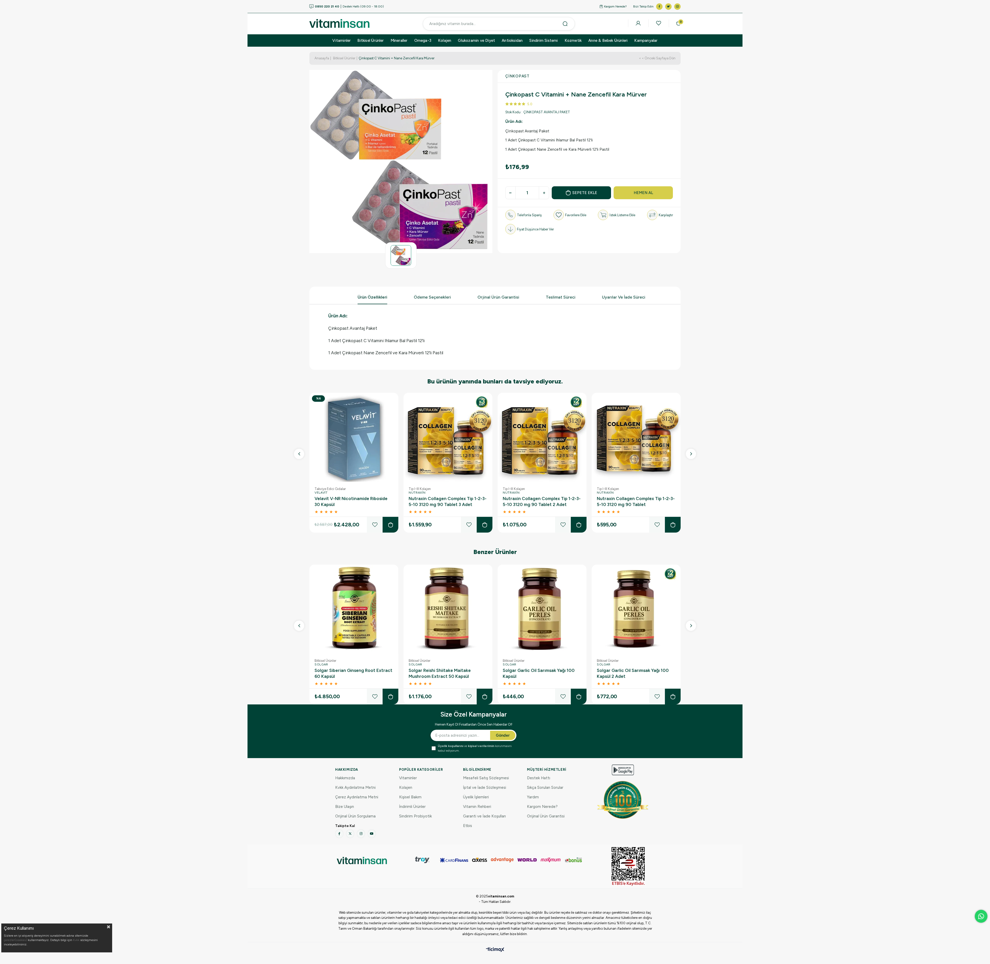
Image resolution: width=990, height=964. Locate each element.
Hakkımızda (345, 778)
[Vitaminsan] (628, 866)
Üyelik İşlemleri (476, 797)
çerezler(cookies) (15, 940)
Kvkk (76, 940)
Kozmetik (573, 40)
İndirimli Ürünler (412, 806)
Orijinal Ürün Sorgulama (355, 816)
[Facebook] (339, 833)
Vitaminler (341, 40)
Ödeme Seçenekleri (432, 297)
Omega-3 (422, 40)
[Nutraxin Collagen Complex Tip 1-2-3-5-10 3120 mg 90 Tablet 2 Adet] (542, 437)
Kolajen (444, 40)
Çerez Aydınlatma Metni (356, 797)
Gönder (503, 735)
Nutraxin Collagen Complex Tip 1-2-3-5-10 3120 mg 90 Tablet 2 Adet (542, 501)
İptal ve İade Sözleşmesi (484, 787)
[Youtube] (372, 833)
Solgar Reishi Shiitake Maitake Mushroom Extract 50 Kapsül (440, 673)
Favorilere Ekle (375, 525)
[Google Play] (623, 770)
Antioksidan (512, 40)
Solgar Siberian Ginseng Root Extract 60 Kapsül (353, 673)
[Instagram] (361, 833)
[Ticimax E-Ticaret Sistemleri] (495, 950)
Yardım (533, 797)
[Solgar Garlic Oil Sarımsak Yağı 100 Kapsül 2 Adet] (636, 609)
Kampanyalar (645, 40)
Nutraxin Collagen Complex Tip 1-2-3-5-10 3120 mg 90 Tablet (636, 501)
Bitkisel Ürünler (370, 40)
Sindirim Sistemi (543, 40)
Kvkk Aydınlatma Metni (355, 787)
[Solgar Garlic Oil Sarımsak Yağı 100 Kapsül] (542, 609)
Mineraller (399, 40)
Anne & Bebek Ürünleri (608, 40)
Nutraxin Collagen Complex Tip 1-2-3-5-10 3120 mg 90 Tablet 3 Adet (447, 501)
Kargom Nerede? (615, 6)
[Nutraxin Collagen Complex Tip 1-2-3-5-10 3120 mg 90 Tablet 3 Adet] (447, 437)
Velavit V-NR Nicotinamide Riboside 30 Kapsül (351, 501)
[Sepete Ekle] (390, 525)
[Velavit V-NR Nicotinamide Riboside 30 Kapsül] (353, 437)
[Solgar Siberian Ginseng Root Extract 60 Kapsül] (353, 609)
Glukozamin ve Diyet (476, 40)
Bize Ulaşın (344, 806)
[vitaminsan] (362, 860)
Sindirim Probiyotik (415, 816)
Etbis (467, 825)
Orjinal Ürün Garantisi (498, 297)
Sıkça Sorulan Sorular (545, 787)
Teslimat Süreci (560, 297)
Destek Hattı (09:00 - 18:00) (349, 7)
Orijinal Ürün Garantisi (546, 816)
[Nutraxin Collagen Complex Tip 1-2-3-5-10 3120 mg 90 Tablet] (636, 437)
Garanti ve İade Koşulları (484, 816)
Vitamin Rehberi (477, 806)
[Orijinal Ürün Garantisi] (623, 800)
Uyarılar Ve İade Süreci (623, 297)
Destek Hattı (538, 778)
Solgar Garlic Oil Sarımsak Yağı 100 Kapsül (539, 673)
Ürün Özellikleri (372, 297)
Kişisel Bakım (410, 797)
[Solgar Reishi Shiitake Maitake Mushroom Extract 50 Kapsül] (447, 609)
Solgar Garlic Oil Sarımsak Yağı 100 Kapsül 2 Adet (633, 673)
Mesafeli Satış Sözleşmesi (486, 778)
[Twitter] (350, 833)
